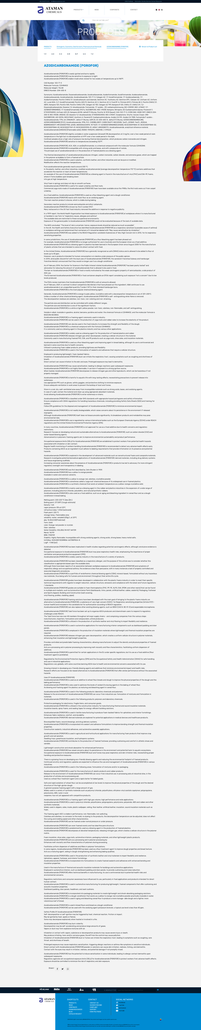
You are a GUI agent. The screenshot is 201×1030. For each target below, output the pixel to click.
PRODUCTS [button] (78, 10)
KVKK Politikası (129, 1)
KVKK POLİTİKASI (95, 1012)
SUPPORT (93, 1009)
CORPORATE (114, 10)
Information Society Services (143, 1)
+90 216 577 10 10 (44, 1)
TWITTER (121, 1005)
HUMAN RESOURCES (75, 1009)
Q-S (84, 54)
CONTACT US (94, 1003)
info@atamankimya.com (58, 1)
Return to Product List (149, 47)
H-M (68, 54)
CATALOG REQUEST (75, 1014)
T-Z (92, 54)
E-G (60, 54)
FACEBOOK (122, 1002)
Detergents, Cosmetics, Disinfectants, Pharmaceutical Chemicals (79, 47)
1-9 (45, 54)
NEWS (97, 10)
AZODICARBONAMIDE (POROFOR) (117, 47)
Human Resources (156, 1)
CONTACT (134, 10)
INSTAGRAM (122, 1008)
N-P (76, 54)
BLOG (71, 1012)
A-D (53, 54)
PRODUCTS (48, 47)
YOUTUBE (121, 1010)
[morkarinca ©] (161, 1020)
